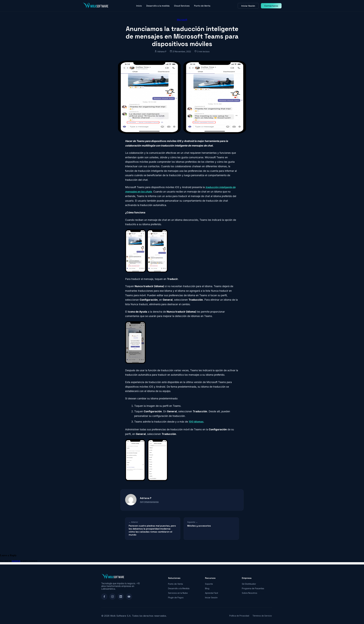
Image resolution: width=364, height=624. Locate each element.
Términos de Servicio (262, 616)
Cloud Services (182, 5)
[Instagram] (112, 597)
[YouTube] (129, 597)
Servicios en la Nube (178, 593)
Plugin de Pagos (176, 597)
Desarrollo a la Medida (178, 588)
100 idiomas (196, 421)
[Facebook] (104, 597)
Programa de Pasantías (253, 588)
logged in (16, 561)
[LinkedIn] (121, 597)
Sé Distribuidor (249, 584)
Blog (207, 588)
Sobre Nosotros (249, 593)
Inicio (139, 5)
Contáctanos (271, 6)
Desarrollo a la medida (157, 5)
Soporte (209, 584)
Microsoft (182, 19)
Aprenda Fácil (211, 593)
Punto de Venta (202, 5)
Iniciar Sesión (248, 6)
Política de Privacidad (239, 616)
